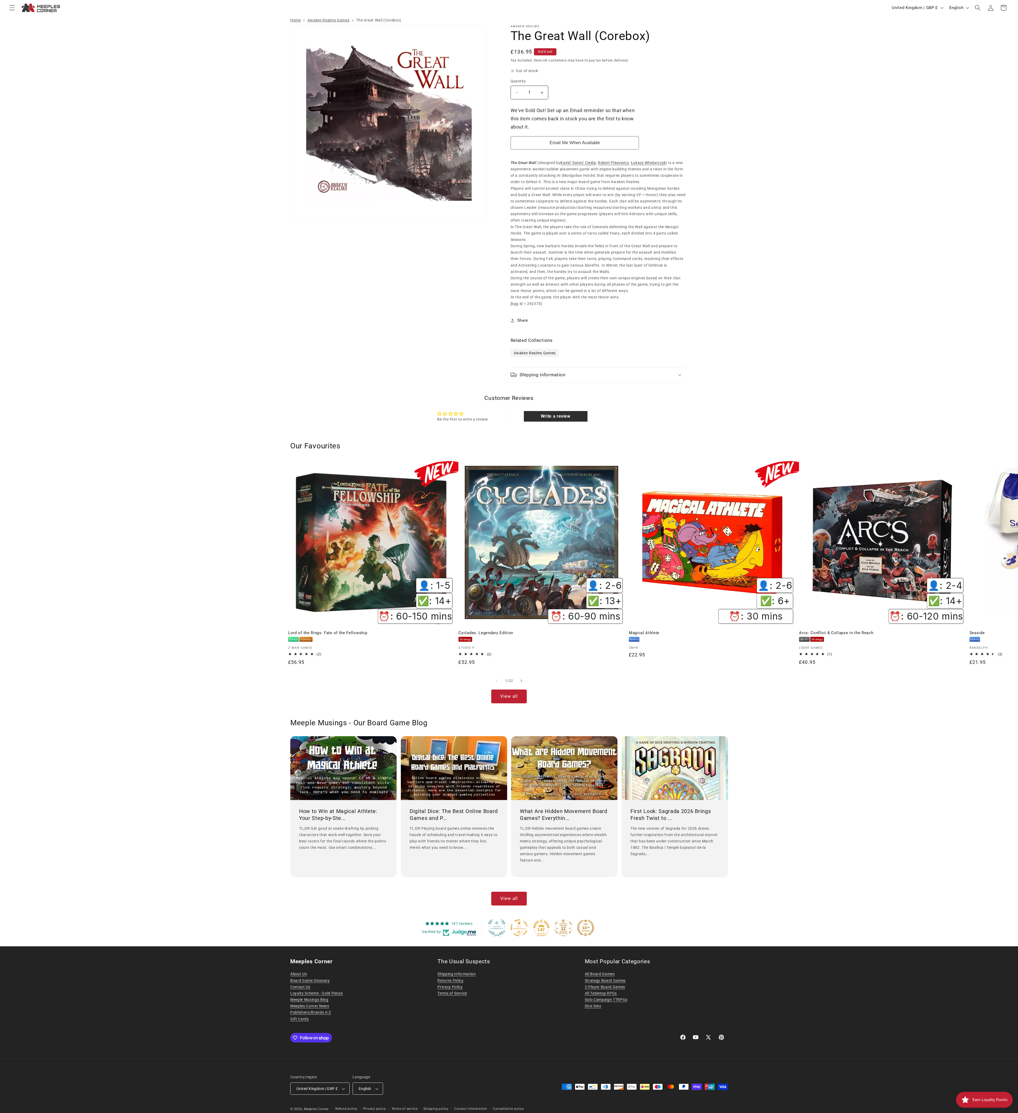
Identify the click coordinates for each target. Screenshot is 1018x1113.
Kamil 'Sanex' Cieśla (578, 163)
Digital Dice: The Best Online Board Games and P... (454, 814)
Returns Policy (450, 980)
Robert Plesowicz (613, 163)
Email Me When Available (575, 142)
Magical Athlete (644, 632)
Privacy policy (374, 1109)
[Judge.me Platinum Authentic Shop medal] (496, 927)
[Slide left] (497, 681)
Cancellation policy (508, 1109)
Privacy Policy (450, 987)
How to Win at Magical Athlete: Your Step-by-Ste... (338, 814)
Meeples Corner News (309, 1006)
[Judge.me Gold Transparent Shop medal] (519, 927)
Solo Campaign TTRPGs (606, 999)
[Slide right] (521, 681)
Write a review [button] (556, 416)
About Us (298, 974)
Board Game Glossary (310, 980)
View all (509, 696)
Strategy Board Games (605, 980)
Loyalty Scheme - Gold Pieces (316, 993)
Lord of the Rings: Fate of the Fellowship (327, 632)
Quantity (518, 81)
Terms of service (405, 1109)
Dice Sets (593, 1006)
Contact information (470, 1109)
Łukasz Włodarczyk (648, 163)
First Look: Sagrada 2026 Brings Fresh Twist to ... (670, 814)
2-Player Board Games (605, 987)
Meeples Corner (316, 1109)
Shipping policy (436, 1109)
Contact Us (300, 987)
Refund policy (346, 1109)
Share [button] (522, 320)
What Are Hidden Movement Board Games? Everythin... (563, 814)
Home (295, 20)
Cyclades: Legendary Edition (485, 632)
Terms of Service (452, 993)
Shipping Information (456, 974)
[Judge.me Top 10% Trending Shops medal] (585, 927)
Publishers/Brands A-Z (310, 1012)
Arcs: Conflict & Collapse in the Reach (836, 632)
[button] (12, 7)
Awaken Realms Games (329, 20)
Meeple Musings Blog (309, 999)
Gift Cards (299, 1019)
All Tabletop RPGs (601, 993)
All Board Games (600, 974)
